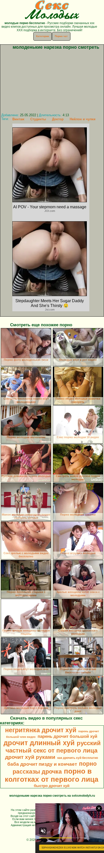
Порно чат (61, 36)
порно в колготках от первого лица (51, 775)
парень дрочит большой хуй (67, 736)
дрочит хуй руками (30, 757)
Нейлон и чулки (82, 119)
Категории (42, 36)
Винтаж (18, 119)
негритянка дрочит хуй (40, 729)
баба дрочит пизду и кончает (42, 764)
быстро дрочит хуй (51, 786)
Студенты (38, 119)
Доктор (58, 119)
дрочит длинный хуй (39, 743)
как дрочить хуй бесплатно (77, 758)
